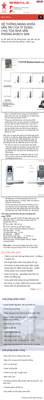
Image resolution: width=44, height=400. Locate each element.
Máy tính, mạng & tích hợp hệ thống (18, 360)
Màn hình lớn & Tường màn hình (17, 356)
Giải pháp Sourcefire (12, 336)
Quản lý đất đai (10, 328)
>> (40, 289)
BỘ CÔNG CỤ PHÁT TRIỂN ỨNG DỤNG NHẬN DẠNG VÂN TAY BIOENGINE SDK (22, 284)
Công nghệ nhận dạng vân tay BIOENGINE (21, 280)
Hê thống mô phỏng (12, 309)
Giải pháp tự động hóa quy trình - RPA (19, 340)
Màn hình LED (9, 377)
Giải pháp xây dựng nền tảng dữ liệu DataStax (22, 344)
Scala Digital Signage (12, 332)
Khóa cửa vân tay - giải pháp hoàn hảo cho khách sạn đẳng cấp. (21, 275)
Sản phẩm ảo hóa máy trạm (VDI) (17, 391)
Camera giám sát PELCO (13, 387)
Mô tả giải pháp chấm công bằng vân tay (20, 262)
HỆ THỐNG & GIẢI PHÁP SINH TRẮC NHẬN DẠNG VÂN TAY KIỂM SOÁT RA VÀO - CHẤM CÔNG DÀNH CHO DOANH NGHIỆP (21, 268)
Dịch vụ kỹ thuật (10, 364)
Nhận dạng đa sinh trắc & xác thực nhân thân (22, 313)
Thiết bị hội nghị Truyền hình (15, 372)
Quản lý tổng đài (10, 368)
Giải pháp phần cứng (13, 350)
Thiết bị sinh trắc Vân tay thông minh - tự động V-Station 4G (23, 257)
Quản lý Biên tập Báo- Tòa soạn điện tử (19, 305)
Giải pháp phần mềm (13, 299)
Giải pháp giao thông (12, 323)
